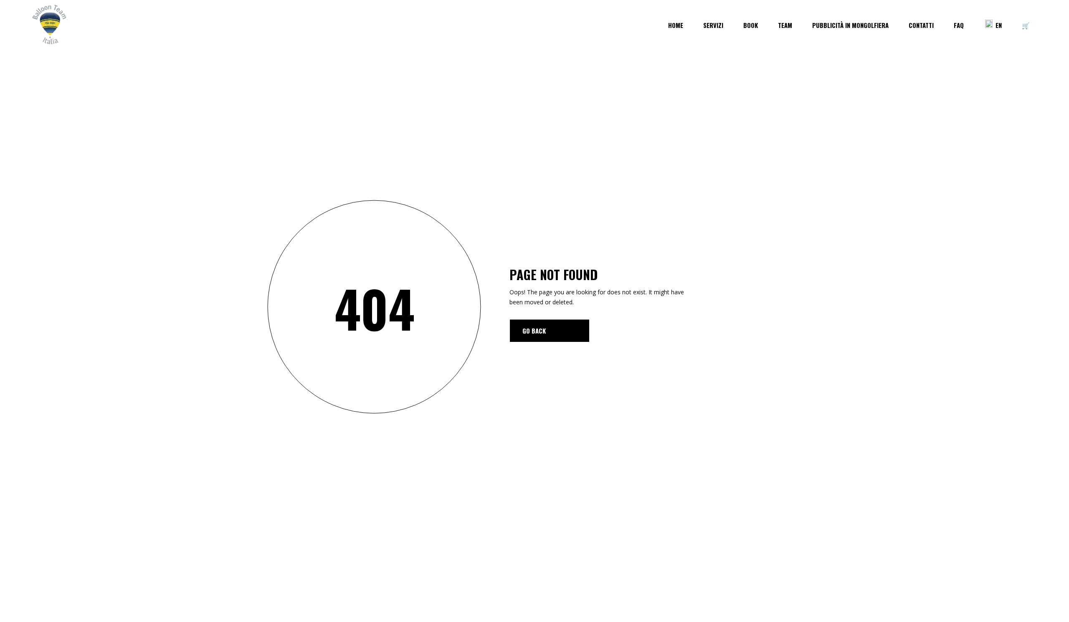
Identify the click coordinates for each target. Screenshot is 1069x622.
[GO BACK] (549, 330)
